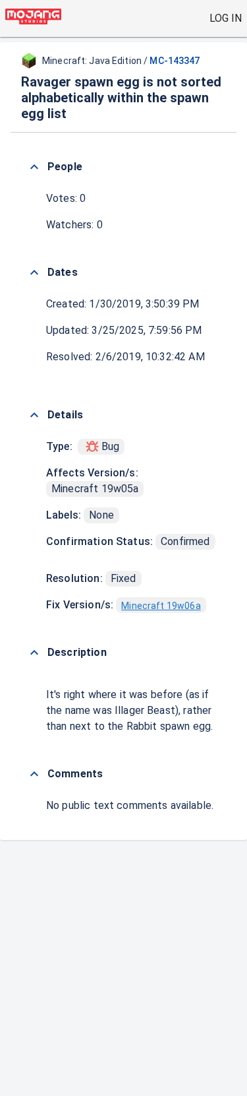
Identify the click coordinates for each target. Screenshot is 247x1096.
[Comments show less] (34, 774)
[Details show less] (34, 415)
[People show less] (34, 167)
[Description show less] (34, 652)
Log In (225, 18)
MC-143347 (175, 60)
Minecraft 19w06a (160, 605)
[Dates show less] (34, 272)
